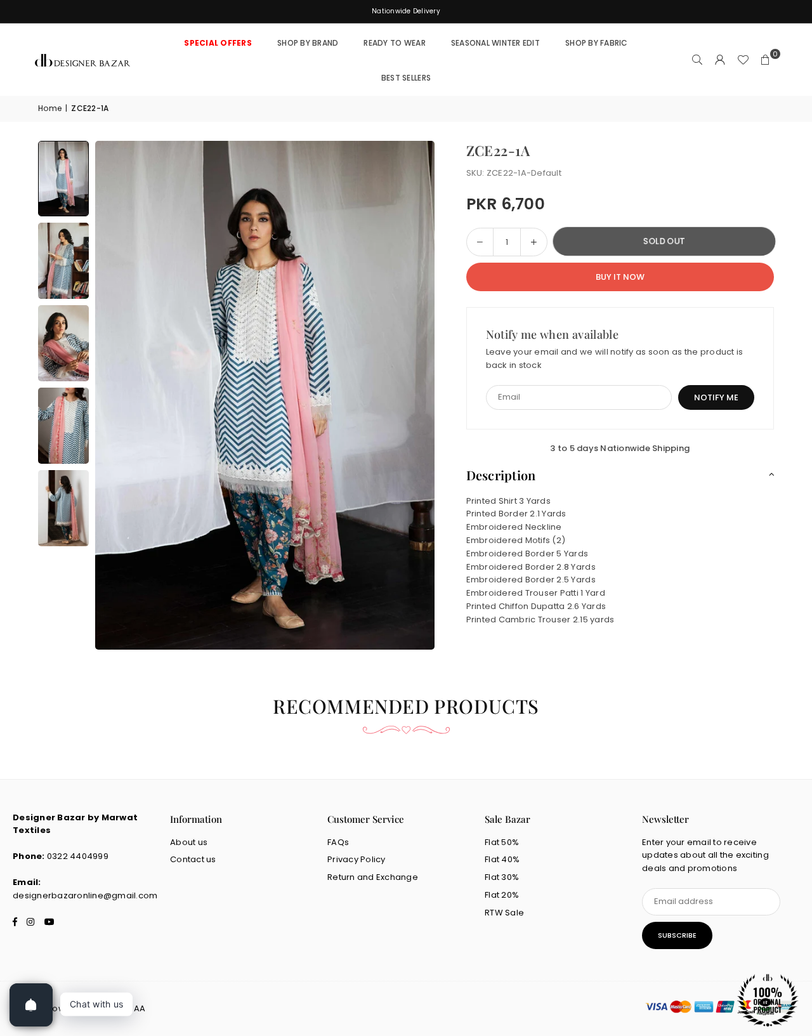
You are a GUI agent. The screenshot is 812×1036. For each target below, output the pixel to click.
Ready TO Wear (394, 42)
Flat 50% (502, 842)
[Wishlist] (742, 60)
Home (50, 108)
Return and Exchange (372, 877)
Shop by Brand (307, 42)
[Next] (409, 395)
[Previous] (120, 395)
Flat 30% (502, 877)
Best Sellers (406, 77)
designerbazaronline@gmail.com (85, 895)
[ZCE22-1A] (63, 178)
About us (188, 842)
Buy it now (620, 276)
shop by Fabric (596, 42)
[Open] (31, 1004)
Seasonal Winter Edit (495, 42)
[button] (765, 60)
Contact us (193, 859)
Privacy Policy (356, 859)
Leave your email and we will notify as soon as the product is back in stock (614, 358)
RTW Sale (504, 913)
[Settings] (720, 60)
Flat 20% (502, 895)
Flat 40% (502, 859)
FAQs (338, 842)
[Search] (697, 60)
